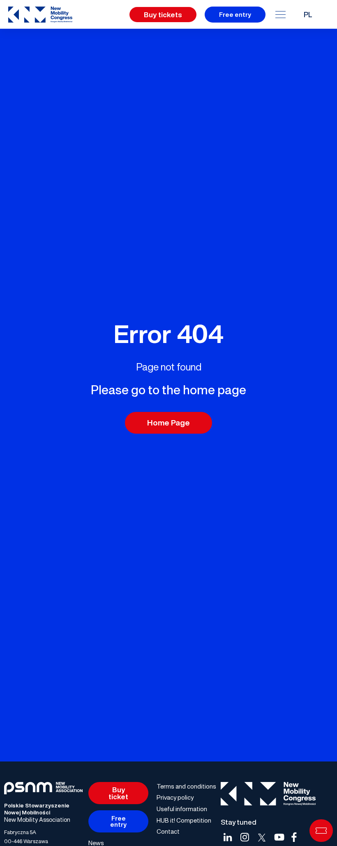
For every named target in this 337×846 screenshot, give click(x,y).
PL (308, 14)
